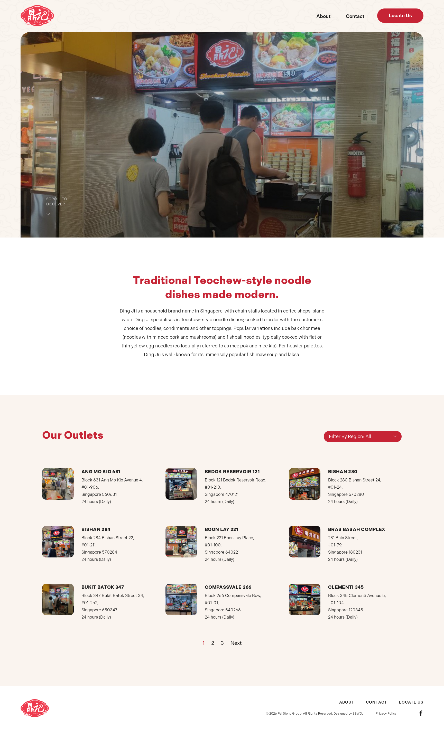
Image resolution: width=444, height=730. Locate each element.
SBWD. (358, 713)
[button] (400, 15)
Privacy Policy (386, 713)
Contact (355, 16)
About (323, 16)
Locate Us (411, 702)
